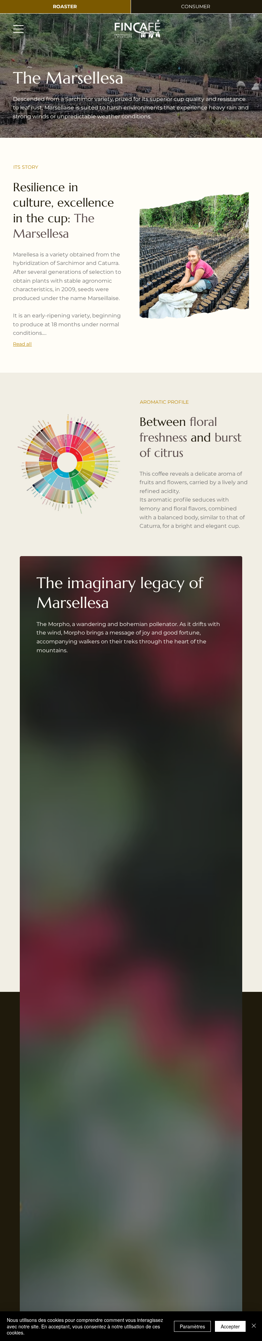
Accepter (230, 1326)
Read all (22, 344)
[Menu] (19, 29)
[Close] (254, 1326)
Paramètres (192, 1326)
